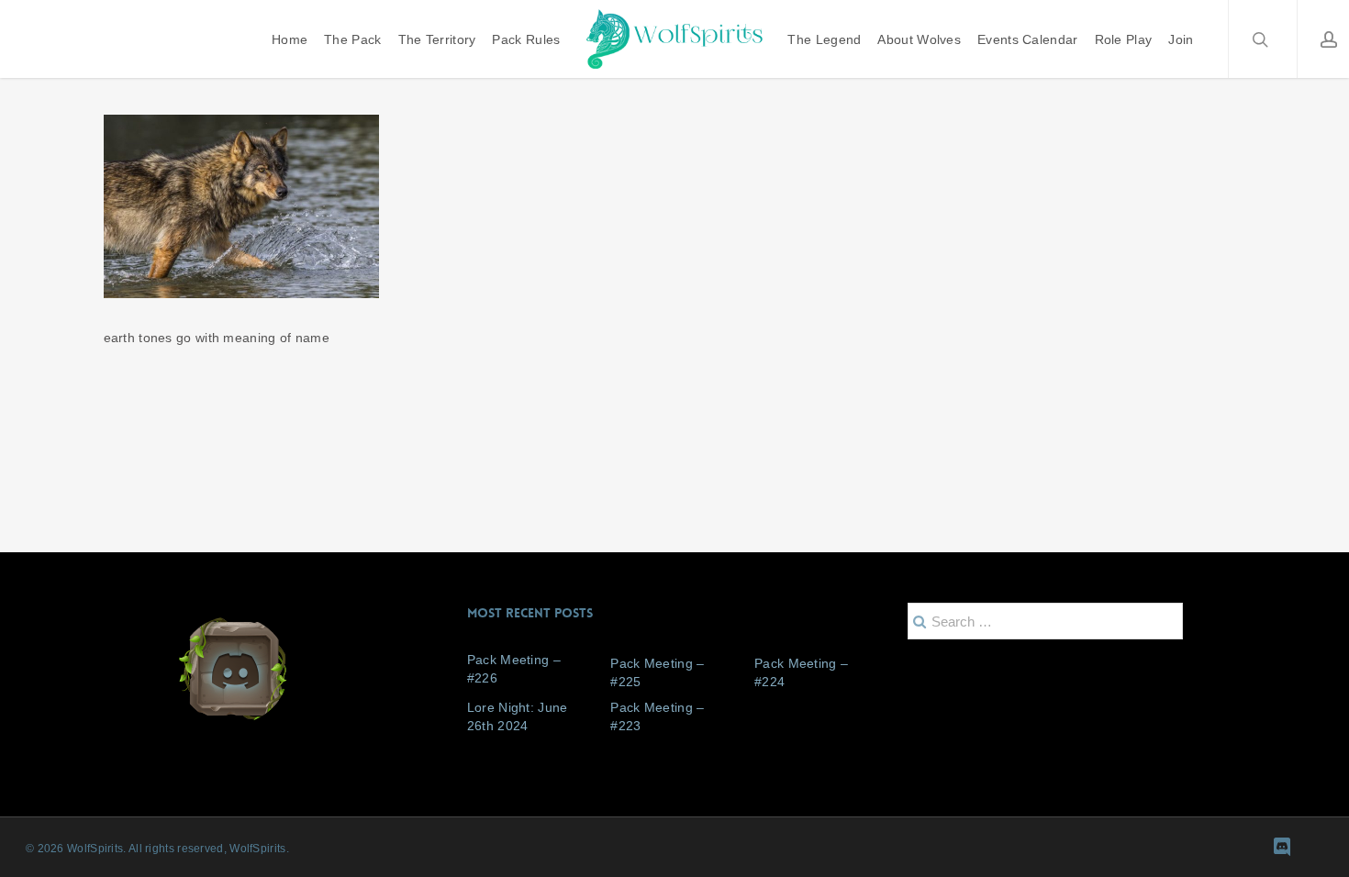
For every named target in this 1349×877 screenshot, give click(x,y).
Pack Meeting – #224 (801, 672)
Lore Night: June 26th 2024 (517, 716)
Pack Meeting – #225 (657, 672)
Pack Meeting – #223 (657, 716)
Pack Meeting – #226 (514, 668)
